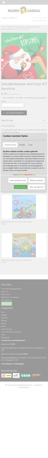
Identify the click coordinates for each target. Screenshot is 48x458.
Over (30, 145)
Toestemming (10, 145)
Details (22, 145)
